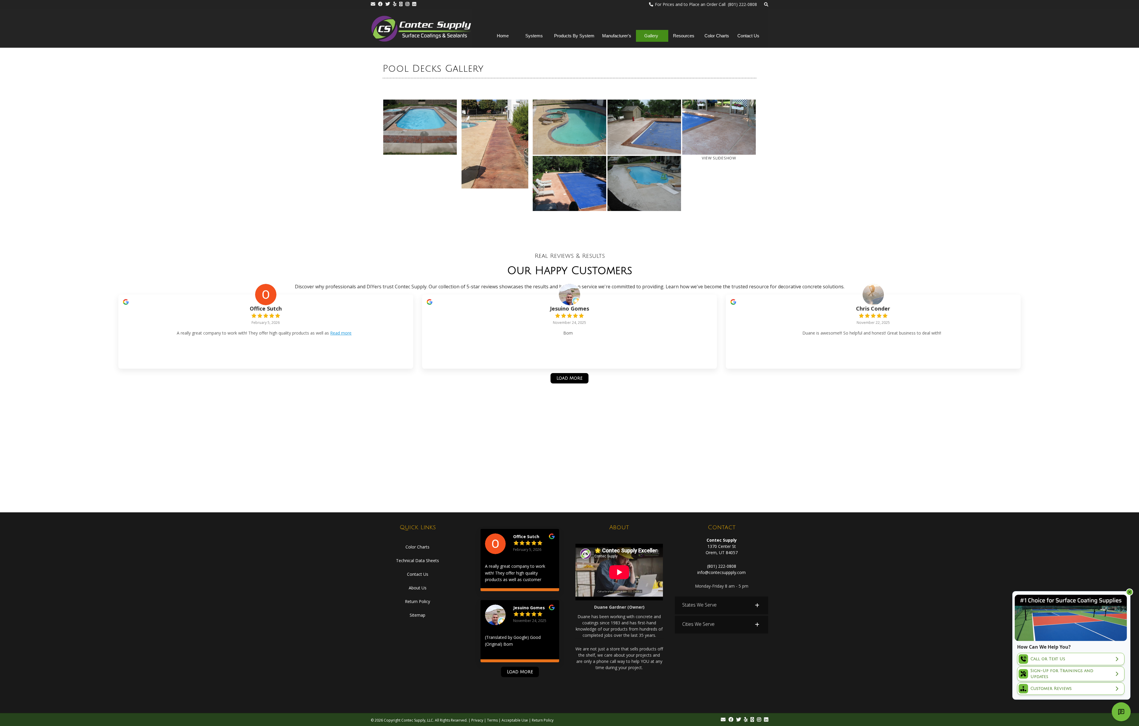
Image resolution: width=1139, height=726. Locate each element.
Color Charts (716, 35)
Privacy (477, 720)
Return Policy (417, 601)
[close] (1129, 592)
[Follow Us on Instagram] (407, 4)
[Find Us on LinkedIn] (414, 4)
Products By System (574, 35)
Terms (492, 720)
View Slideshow (719, 158)
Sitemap (417, 615)
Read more (340, 333)
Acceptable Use (515, 720)
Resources (683, 35)
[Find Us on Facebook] (380, 4)
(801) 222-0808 (721, 566)
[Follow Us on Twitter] (388, 4)
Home (503, 35)
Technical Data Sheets (417, 560)
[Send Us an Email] (373, 4)
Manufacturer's (616, 35)
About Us (418, 588)
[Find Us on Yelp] (394, 4)
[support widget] (1121, 711)
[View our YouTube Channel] (401, 4)
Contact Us (748, 35)
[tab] (721, 605)
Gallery (651, 35)
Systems (534, 35)
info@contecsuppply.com (721, 572)
